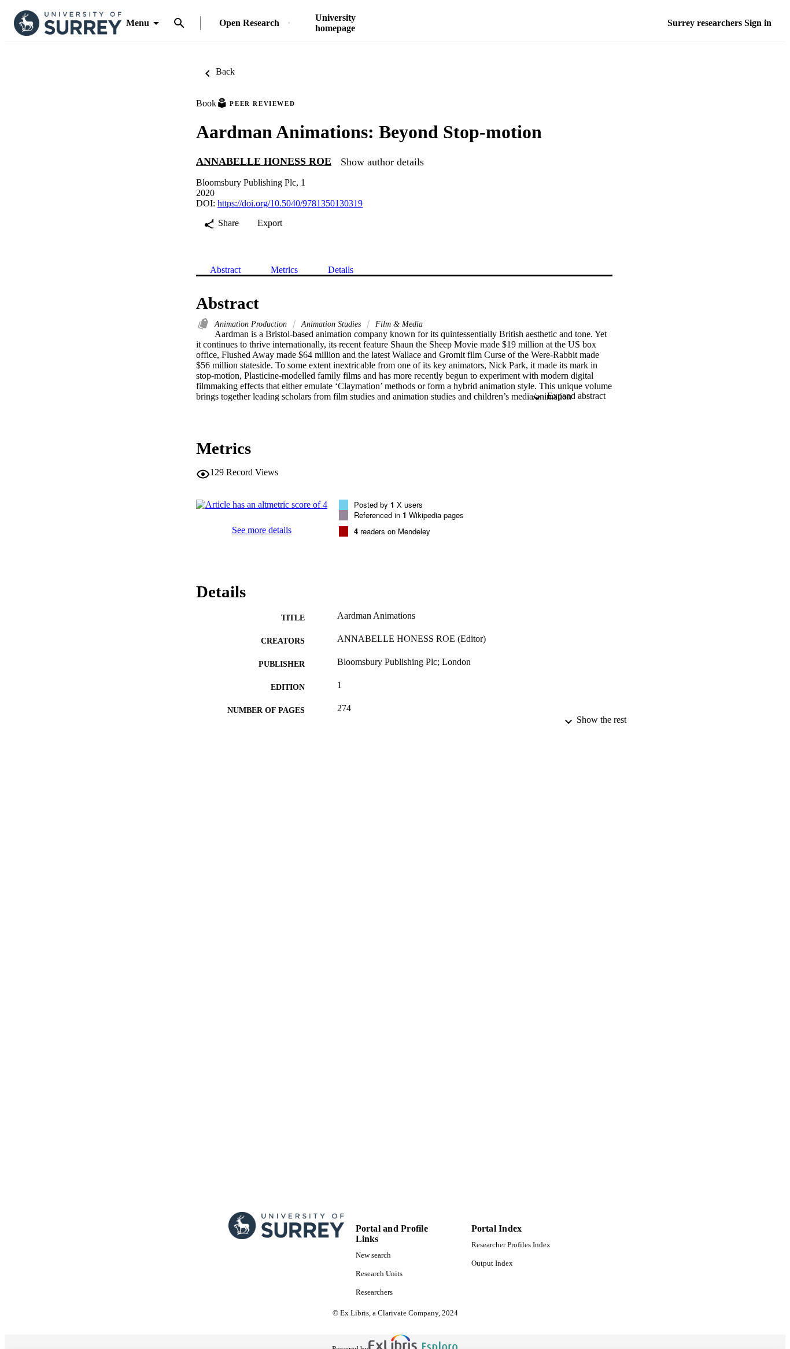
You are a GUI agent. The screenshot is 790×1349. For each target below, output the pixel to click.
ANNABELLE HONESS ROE (263, 161)
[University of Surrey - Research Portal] (67, 23)
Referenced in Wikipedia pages (409, 514)
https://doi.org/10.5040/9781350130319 (290, 203)
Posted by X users (388, 504)
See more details (261, 530)
